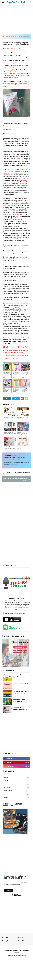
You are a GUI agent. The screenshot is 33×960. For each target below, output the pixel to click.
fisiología (14, 182)
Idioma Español (8, 790)
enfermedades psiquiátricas (19, 185)
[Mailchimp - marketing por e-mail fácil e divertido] (16, 896)
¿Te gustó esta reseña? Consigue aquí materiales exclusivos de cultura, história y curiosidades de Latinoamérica (16, 353)
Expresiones (7, 784)
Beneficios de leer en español (22, 447)
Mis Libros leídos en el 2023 (22, 418)
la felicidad (13, 134)
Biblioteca (6, 777)
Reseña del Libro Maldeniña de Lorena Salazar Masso (22, 433)
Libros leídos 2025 (8, 417)
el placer (10, 203)
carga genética (19, 214)
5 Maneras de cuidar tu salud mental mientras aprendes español (18, 473)
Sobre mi (5, 938)
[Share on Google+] (22, 398)
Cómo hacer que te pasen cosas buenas (15, 83)
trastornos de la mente (16, 173)
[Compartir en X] (16, 398)
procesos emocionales (11, 321)
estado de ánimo (8, 175)
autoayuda (17, 156)
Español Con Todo (11, 455)
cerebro (20, 178)
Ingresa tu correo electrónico (12, 884)
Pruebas (6, 797)
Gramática (7, 787)
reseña (18, 81)
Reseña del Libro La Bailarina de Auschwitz (9, 447)
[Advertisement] (16, 19)
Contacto (21, 938)
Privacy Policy (6, 941)
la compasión (23, 203)
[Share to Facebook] (7, 398)
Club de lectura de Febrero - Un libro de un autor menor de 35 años (10, 433)
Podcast (6, 794)
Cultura (6, 780)
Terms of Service (23, 941)
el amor (16, 203)
